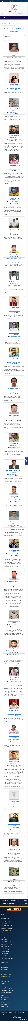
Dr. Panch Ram (14, 358)
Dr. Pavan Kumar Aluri (14, 388)
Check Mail (13, 902)
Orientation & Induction (6, 974)
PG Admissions (4, 965)
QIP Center (3, 995)
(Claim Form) (5, 902)
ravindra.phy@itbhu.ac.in (14, 585)
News (2, 1004)
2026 (6, 976)
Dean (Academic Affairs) (6, 941)
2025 (9, 976)
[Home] (14, 7)
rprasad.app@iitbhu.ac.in (14, 525)
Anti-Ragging (4, 923)
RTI (1, 916)
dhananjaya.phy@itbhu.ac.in (14, 258)
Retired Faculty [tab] (20, 28)
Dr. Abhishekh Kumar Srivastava (14, 54)
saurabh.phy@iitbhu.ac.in (15, 654)
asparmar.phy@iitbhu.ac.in (14, 112)
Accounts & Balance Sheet (7, 958)
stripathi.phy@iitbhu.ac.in (15, 681)
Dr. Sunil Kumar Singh (14, 849)
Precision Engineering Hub (7, 990)
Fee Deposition (4, 969)
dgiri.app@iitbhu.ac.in (15, 233)
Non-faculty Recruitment (6, 928)
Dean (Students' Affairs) (6, 949)
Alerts (5, 1004)
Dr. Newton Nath (14, 333)
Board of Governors (5, 939)
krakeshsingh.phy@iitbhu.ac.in (15, 553)
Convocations (4, 972)
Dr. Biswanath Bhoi (14, 198)
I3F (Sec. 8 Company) (6, 1001)
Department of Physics (14, 11)
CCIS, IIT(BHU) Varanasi (20, 1017)
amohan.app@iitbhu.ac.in (15, 88)
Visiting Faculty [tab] (14, 31)
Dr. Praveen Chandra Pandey (14, 470)
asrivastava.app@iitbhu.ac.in (14, 57)
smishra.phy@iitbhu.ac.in (14, 739)
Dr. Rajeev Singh (14, 496)
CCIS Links (3, 964)
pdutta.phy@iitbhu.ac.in (14, 447)
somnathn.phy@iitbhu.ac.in (14, 765)
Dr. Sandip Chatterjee (14, 621)
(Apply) (11, 927)
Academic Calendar (22, 903)
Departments (12, 903)
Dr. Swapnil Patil (14, 878)
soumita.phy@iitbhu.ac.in (14, 805)
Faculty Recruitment (5, 927)
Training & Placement (5, 1002)
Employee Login (5, 900)
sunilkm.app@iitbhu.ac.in (14, 827)
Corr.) (2, 932)
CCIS (25, 902)
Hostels (2, 971)
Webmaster (14, 1016)
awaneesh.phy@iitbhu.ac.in (14, 139)
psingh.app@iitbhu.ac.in (14, 419)
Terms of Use (17, 1012)
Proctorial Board (4, 953)
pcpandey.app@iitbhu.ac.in (14, 474)
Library (4, 903)
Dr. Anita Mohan (14, 84)
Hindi (6, 1)
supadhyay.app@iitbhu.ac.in (14, 714)
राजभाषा (2, 914)
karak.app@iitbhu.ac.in (14, 169)
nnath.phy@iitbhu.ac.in (14, 336)
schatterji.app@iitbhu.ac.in (14, 624)
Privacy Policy (10, 1012)
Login (10, 1)
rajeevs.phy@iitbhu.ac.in (14, 499)
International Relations (6, 934)
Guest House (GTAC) (5, 997)
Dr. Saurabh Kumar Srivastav (14, 651)
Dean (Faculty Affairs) (5, 943)
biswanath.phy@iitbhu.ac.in (14, 201)
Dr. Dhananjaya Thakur (14, 255)
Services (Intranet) (15, 900)
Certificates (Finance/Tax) (6, 925)
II (10, 930)
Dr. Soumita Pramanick (14, 801)
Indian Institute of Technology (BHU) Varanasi (14, 14)
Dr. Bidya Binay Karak (14, 165)
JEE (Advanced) (4, 967)
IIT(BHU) (13, 905)
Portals (20, 902)
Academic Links (4, 962)
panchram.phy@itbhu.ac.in (14, 362)
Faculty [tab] (6, 28)
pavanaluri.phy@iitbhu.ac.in (14, 392)
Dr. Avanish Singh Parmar (14, 108)
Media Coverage (4, 1006)
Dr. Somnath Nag (14, 761)
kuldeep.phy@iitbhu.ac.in (14, 311)
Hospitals (24, 900)
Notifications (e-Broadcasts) (7, 1008)
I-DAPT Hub (3, 999)
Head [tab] (12, 28)
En (10, 921)
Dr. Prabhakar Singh (14, 415)
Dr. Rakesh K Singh (14, 550)
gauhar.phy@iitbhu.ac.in (14, 285)
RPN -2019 (3, 930)
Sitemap (22, 1012)
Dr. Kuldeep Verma (14, 307)
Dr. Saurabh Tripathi (14, 678)
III (12, 930)
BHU (18, 905)
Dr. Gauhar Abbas (14, 282)
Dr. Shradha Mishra (14, 736)
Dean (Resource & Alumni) (7, 944)
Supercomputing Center (6, 987)
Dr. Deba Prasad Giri (14, 229)
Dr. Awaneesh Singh (14, 135)
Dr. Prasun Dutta (14, 443)
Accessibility (3, 1012)
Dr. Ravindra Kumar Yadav (14, 581)
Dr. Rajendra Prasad (14, 522)
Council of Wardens (5, 951)
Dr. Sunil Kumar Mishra (14, 824)
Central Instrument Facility (6, 988)
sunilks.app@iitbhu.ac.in (14, 853)
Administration (4, 937)
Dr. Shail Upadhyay (14, 710)
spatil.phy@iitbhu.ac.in (14, 881)
